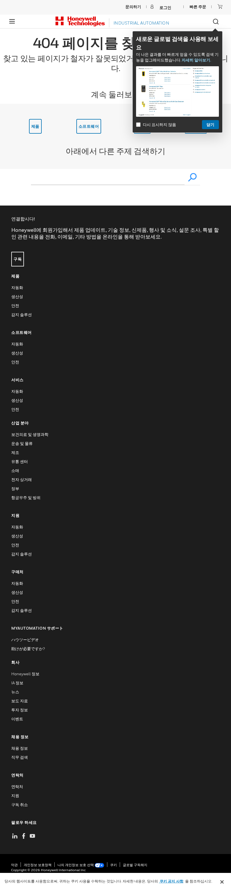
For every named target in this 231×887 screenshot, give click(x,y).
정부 (15, 488)
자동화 (17, 287)
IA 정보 (17, 682)
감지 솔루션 (21, 314)
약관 (14, 865)
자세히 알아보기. (196, 60)
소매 (15, 470)
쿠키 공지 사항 (171, 881)
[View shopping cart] (220, 6)
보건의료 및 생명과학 (29, 434)
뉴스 (15, 691)
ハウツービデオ (25, 639)
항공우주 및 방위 (26, 497)
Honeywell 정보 (25, 673)
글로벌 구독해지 (135, 865)
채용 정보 (19, 748)
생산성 (17, 296)
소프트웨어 (89, 126)
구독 (18, 259)
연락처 (17, 786)
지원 (15, 795)
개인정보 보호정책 (38, 865)
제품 (35, 126)
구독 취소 (19, 804)
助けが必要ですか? (28, 648)
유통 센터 (19, 461)
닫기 (210, 124)
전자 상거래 (21, 479)
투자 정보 (19, 709)
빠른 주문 (198, 6)
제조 (15, 452)
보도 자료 (19, 700)
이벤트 (17, 718)
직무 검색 (19, 757)
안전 (15, 305)
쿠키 (113, 865)
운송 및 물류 (22, 443)
